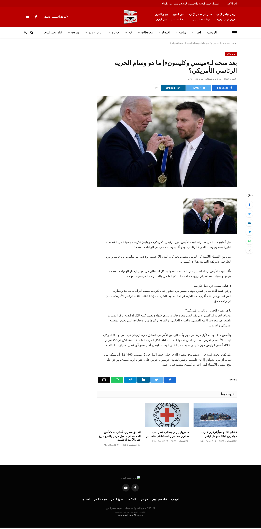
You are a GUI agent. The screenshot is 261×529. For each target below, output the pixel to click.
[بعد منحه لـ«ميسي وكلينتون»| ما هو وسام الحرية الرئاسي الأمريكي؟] (167, 141)
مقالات (75, 32)
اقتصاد (166, 32)
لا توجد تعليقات (211, 79)
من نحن (144, 499)
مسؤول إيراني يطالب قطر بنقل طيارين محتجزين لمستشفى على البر (167, 434)
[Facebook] (249, 204)
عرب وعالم (95, 32)
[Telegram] (249, 231)
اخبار (198, 32)
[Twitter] (249, 213)
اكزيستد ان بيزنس (127, 515)
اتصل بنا (86, 499)
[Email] (249, 250)
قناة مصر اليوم (159, 499)
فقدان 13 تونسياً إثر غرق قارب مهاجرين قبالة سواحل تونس (219, 434)
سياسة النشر (100, 499)
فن (130, 32)
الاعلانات (132, 499)
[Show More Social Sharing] (156, 88)
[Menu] (234, 33)
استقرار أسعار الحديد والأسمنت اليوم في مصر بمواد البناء (191, 3)
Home (234, 43)
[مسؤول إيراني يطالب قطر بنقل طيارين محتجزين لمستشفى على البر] (167, 415)
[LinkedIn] (249, 222)
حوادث (115, 32)
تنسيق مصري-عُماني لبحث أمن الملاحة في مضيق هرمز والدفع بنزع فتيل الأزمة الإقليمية (120, 436)
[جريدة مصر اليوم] (130, 17)
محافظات (147, 32)
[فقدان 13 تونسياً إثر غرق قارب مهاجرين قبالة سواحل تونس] (215, 415)
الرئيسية (212, 32)
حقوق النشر (117, 499)
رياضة (182, 32)
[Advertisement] (37, 78)
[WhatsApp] (249, 241)
